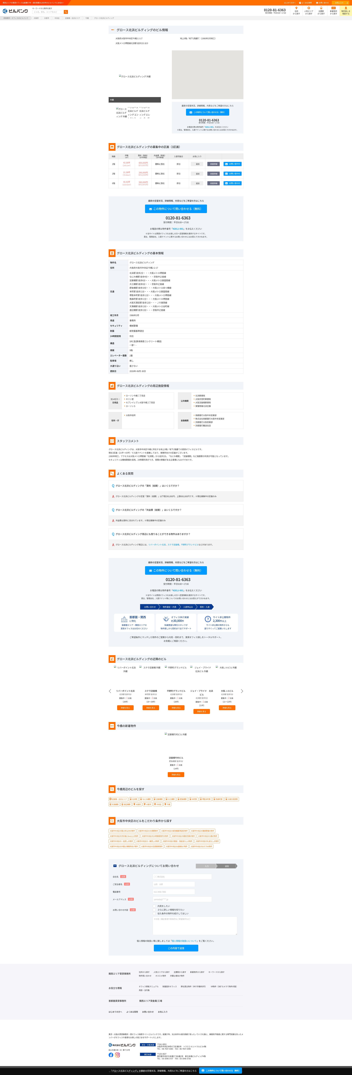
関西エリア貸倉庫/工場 (150, 1000)
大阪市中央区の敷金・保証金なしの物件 (177, 841)
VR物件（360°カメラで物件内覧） (224, 986)
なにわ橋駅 (135, 276)
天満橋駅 (134, 306)
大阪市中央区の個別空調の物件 (183, 836)
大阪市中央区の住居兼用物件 (152, 846)
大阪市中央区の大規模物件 (148, 831)
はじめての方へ (290, 3)
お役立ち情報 (115, 988)
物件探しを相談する (345, 12)
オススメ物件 (160, 975)
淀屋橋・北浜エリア (72, 18)
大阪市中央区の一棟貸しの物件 (147, 841)
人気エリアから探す (308, 12)
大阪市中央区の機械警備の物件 (202, 831)
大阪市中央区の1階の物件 (207, 836)
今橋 (87, 18)
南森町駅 (134, 298)
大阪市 (46, 18)
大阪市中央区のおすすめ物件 (201, 846)
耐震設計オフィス (170, 986)
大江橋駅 (134, 284)
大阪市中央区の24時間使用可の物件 (155, 836)
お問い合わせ (324, 3)
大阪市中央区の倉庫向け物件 (176, 846)
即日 (179, 164)
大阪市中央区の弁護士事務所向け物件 (124, 846)
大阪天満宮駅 (136, 302)
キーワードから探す (216, 972)
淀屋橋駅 (134, 280)
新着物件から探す (333, 12)
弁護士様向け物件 (177, 975)
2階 (113, 164)
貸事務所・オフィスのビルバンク (15, 18)
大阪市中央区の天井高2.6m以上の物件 (124, 836)
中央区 (57, 18)
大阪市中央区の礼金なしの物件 (207, 841)
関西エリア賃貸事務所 (120, 973)
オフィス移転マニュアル (149, 986)
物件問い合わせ (145, 975)
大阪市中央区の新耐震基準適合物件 (174, 831)
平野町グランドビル (189, 544)
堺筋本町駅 (135, 295)
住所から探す (296, 12)
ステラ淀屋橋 (173, 544)
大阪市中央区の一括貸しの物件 (121, 841)
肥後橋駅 (134, 287)
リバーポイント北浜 (157, 544)
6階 (113, 183)
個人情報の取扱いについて (184, 940)
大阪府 (36, 18)
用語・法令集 (144, 990)
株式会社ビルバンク (122, 1045)
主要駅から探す (321, 12)
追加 (198, 164)
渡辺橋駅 (134, 309)
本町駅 (133, 291)
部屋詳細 (213, 164)
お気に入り (341, 2)
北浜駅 (133, 272)
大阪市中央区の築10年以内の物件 (122, 831)
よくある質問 (307, 3)
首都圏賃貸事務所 (117, 1000)
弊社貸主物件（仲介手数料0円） (194, 986)
